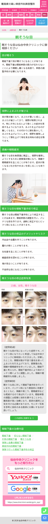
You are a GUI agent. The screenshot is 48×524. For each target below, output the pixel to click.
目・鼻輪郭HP (6, 21)
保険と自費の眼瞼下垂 (12, 442)
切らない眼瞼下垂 (22, 435)
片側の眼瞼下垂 (9, 439)
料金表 (14, 10)
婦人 (33, 14)
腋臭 (39, 14)
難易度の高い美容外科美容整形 (18, 4)
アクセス (24, 10)
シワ (15, 14)
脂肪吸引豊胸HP (18, 21)
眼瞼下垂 (6, 435)
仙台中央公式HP (30, 21)
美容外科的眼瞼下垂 (11, 446)
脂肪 (21, 14)
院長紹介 (34, 10)
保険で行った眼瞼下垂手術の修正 (18, 449)
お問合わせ (43, 10)
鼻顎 (9, 14)
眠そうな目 (25, 439)
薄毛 (45, 14)
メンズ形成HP (42, 21)
